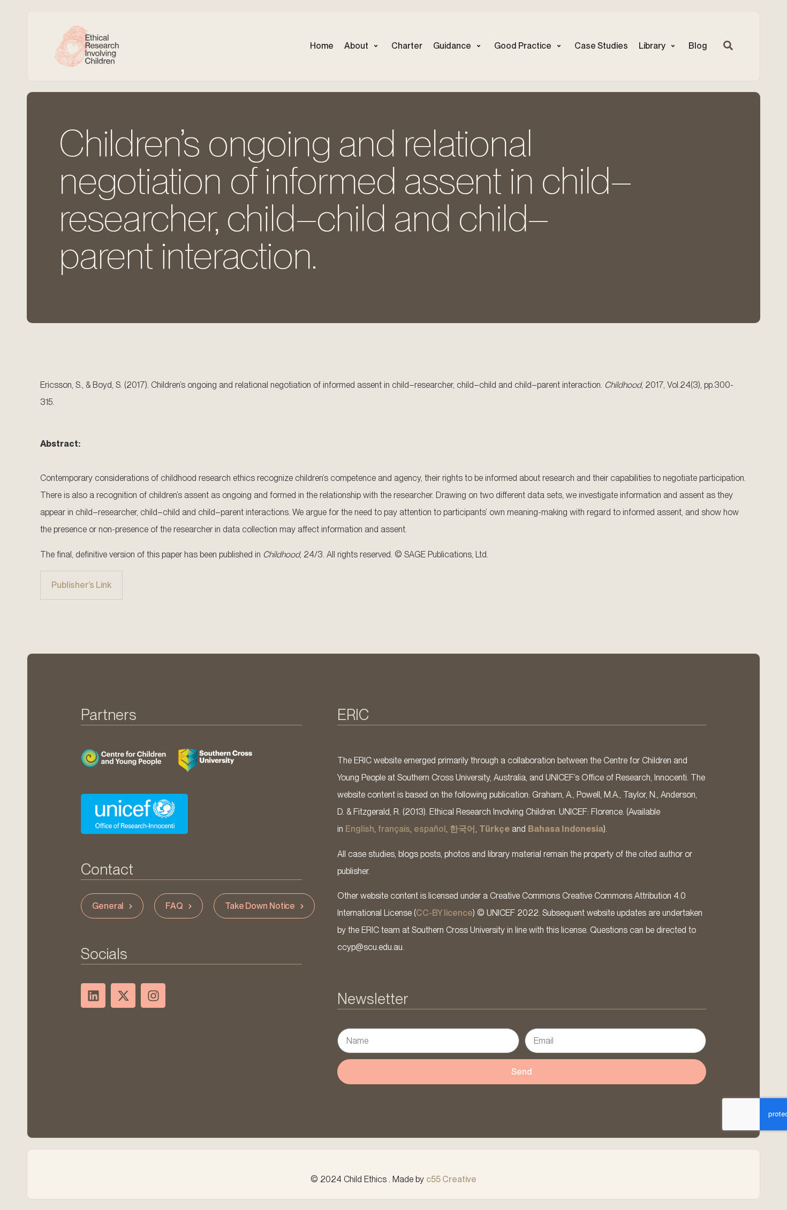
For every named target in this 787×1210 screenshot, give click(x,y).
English (359, 829)
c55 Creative (451, 1179)
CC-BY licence (444, 913)
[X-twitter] (123, 995)
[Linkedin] (93, 995)
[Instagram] (153, 995)
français (394, 829)
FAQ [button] (174, 906)
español (430, 829)
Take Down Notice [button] (260, 906)
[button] (362, 46)
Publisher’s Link (81, 585)
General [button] (108, 906)
